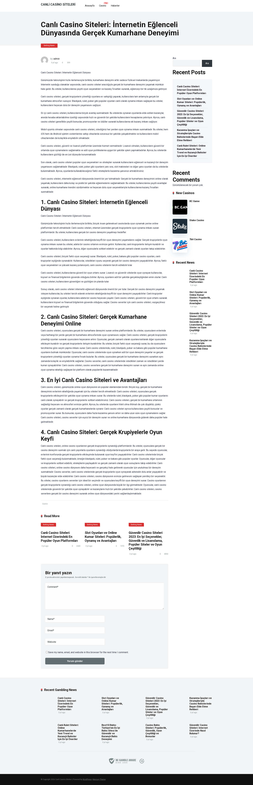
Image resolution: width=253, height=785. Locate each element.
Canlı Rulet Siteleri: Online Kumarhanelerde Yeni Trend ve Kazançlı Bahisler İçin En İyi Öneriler (191, 150)
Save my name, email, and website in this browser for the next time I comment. (88, 652)
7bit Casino (195, 239)
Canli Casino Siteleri (58, 4)
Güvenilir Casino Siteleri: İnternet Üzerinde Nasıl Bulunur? (198, 729)
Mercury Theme (99, 779)
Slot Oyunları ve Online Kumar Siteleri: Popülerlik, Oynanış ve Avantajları (103, 536)
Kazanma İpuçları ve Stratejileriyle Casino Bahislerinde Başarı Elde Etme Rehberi (190, 135)
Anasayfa (89, 5)
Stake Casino (196, 220)
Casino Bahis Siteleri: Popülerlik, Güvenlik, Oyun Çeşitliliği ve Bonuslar (156, 731)
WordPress (87, 779)
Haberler (115, 5)
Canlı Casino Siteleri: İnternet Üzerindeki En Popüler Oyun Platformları (59, 536)
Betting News (49, 45)
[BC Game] (180, 213)
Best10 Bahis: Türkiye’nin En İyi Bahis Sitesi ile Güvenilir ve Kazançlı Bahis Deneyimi (111, 732)
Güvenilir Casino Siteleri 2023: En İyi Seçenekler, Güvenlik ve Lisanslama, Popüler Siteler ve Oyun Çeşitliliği (146, 540)
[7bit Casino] (180, 251)
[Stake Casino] (180, 232)
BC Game (194, 201)
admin (56, 58)
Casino (102, 5)
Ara (174, 58)
